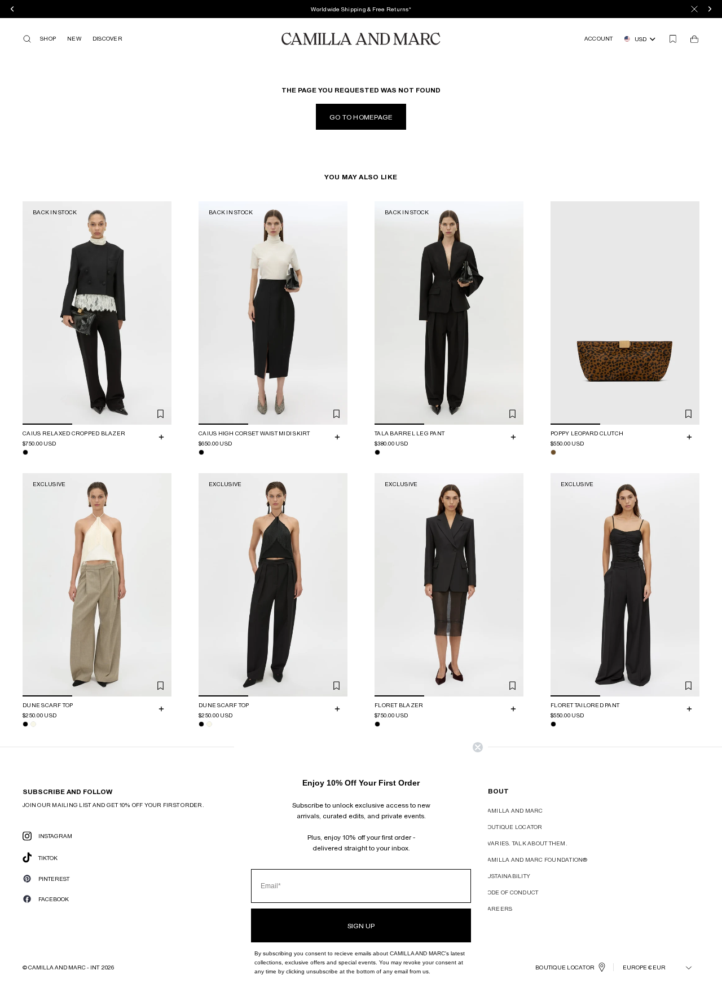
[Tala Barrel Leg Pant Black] (377, 452)
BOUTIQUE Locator (565, 967)
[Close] (694, 9)
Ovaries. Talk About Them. (525, 843)
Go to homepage (361, 117)
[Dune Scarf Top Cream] (33, 724)
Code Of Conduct (511, 892)
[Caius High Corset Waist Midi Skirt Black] (201, 452)
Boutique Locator (513, 826)
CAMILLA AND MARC (513, 810)
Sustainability (507, 875)
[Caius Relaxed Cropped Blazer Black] (25, 452)
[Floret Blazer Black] (377, 724)
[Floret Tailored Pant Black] (553, 724)
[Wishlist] (673, 39)
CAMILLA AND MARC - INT (63, 967)
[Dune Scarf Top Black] (25, 724)
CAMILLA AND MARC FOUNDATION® (535, 859)
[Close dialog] (477, 747)
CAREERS (498, 908)
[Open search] (27, 39)
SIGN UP (361, 925)
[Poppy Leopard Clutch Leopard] (553, 452)
